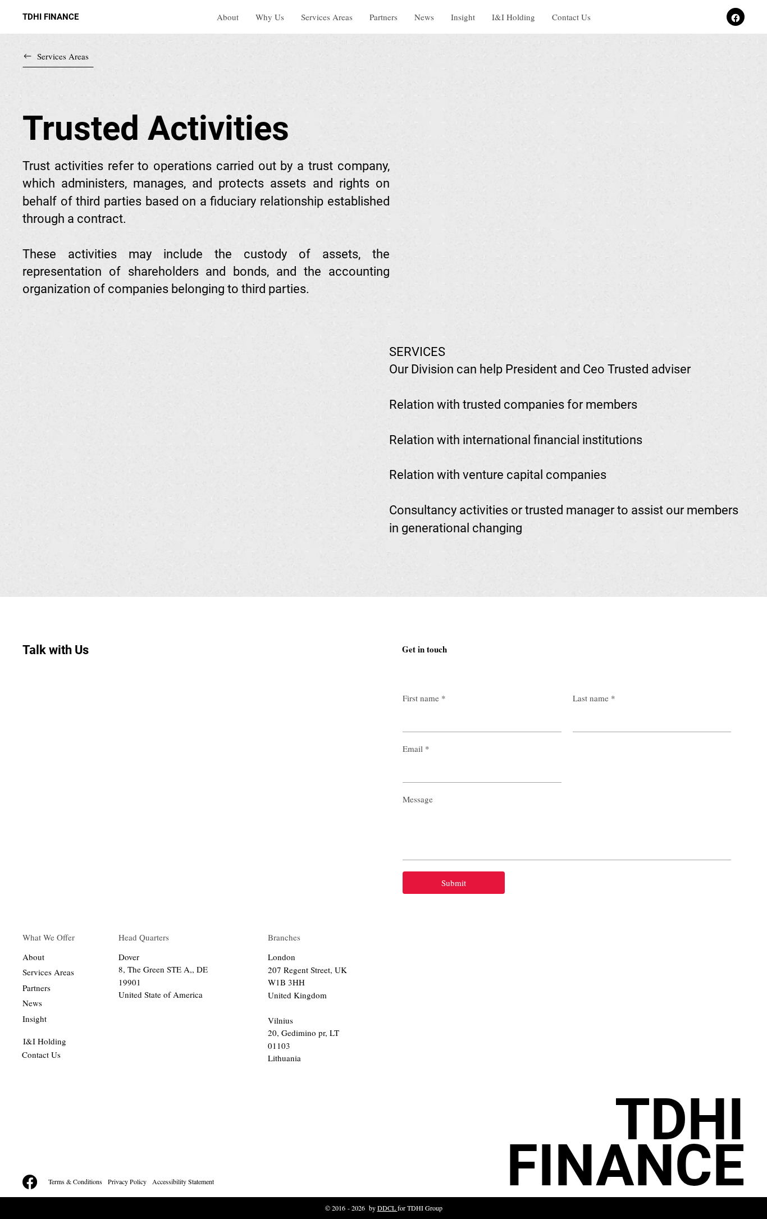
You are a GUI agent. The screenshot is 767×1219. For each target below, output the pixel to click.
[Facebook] (29, 1182)
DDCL (387, 1207)
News (32, 1002)
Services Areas (48, 972)
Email (416, 748)
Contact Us (41, 1054)
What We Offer (48, 937)
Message (418, 799)
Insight (34, 1018)
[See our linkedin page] (736, 17)
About (33, 956)
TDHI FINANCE (50, 17)
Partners (36, 987)
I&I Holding (44, 1041)
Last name (594, 698)
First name (424, 698)
